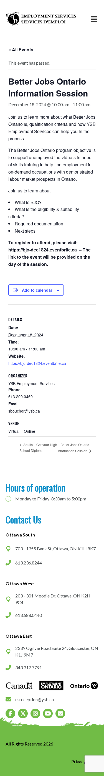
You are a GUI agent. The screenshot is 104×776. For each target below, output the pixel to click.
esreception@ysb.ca (34, 699)
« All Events (20, 49)
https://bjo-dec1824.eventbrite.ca (42, 249)
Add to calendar (37, 290)
